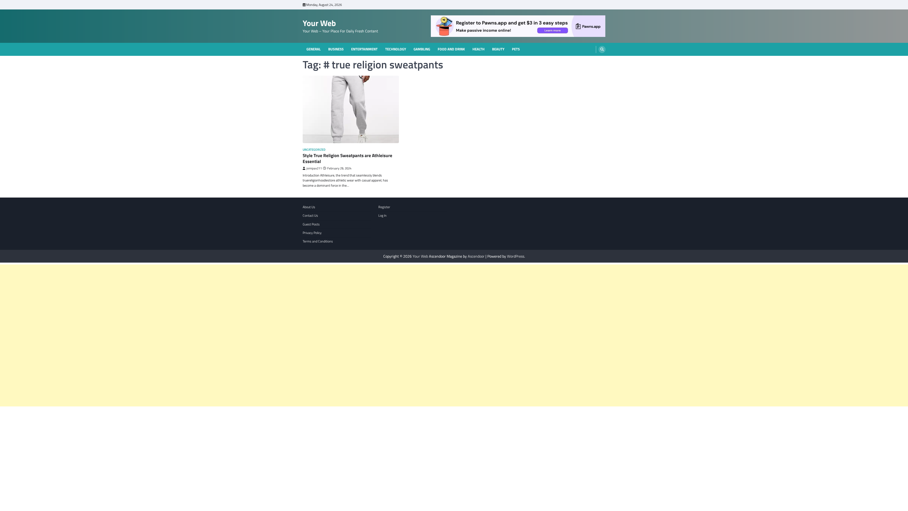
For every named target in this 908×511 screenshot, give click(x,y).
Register (384, 207)
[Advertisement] (142, 335)
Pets (516, 49)
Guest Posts (311, 224)
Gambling (422, 49)
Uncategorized (314, 149)
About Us (309, 207)
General (313, 49)
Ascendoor (476, 256)
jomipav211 (314, 168)
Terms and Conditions (318, 241)
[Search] (602, 49)
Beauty (498, 49)
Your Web (319, 23)
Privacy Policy (312, 232)
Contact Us (310, 215)
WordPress (515, 256)
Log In (382, 215)
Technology (395, 49)
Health (478, 49)
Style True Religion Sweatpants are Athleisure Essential (347, 158)
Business (336, 49)
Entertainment (364, 49)
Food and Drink (451, 49)
